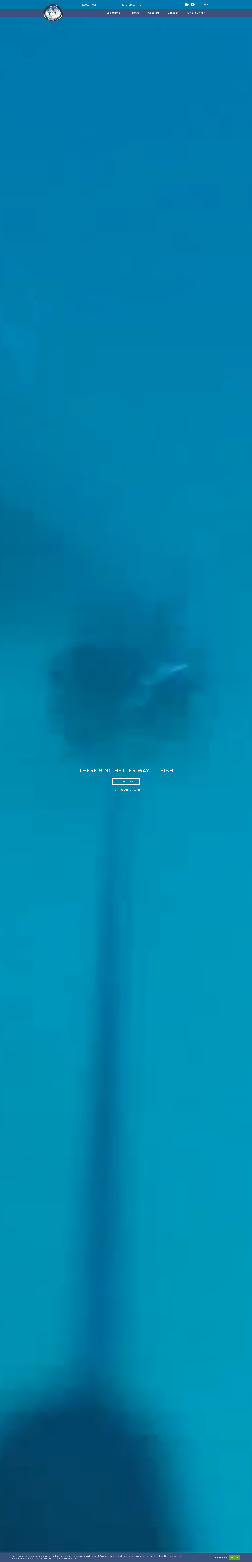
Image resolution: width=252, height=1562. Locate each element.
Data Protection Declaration (63, 1558)
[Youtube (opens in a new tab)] (192, 4)
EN (204, 4)
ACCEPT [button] (234, 1557)
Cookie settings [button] (219, 1557)
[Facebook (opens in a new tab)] (187, 4)
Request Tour (89, 5)
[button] (126, 781)
